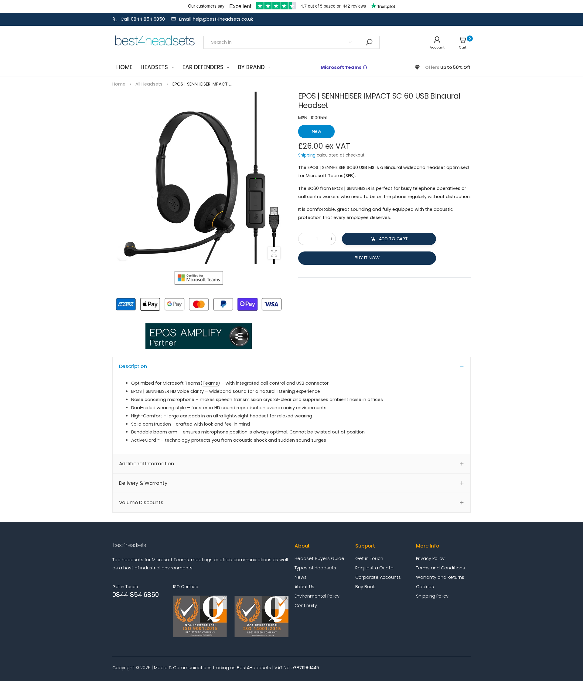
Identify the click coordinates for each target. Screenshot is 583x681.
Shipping (306, 155)
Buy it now (367, 258)
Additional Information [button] (146, 463)
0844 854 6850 (135, 594)
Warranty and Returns (440, 577)
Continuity (306, 605)
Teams (210, 383)
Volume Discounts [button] (141, 502)
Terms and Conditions (440, 568)
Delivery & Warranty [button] (143, 483)
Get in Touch (369, 558)
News (301, 577)
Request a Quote (374, 568)
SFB (349, 176)
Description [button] (133, 366)
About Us (304, 587)
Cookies (425, 587)
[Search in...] (369, 42)
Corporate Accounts (378, 577)
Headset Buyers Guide (319, 558)
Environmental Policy (317, 596)
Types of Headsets (315, 568)
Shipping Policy (432, 596)
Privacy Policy (430, 558)
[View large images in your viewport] (274, 253)
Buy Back (365, 587)
